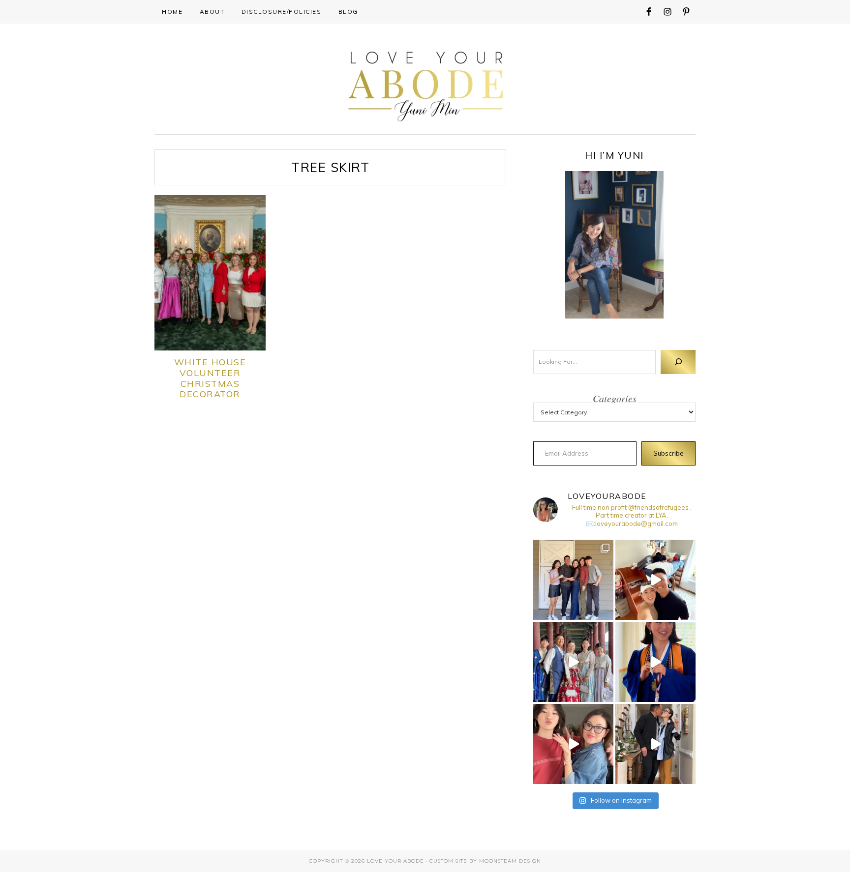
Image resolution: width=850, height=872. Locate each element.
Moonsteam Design (510, 861)
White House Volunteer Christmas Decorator (210, 378)
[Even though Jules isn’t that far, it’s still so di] (655, 580)
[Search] (678, 362)
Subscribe (668, 453)
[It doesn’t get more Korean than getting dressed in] (573, 662)
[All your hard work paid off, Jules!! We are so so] (655, 662)
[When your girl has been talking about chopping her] (573, 744)
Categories (615, 398)
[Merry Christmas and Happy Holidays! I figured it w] (573, 580)
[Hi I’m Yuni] (614, 245)
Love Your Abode (425, 83)
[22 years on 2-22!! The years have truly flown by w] (655, 744)
